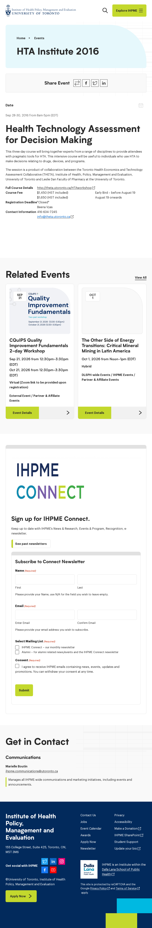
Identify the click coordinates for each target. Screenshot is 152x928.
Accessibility (123, 821)
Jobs (83, 821)
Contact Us (88, 815)
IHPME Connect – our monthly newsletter (48, 647)
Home (21, 38)
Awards (85, 835)
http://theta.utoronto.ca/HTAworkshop (64, 187)
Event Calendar (90, 828)
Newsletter (88, 848)
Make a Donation (126, 828)
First (18, 587)
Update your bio (125, 848)
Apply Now (88, 841)
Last (80, 587)
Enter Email (22, 622)
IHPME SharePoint (127, 835)
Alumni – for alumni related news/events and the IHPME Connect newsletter (70, 652)
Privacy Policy (98, 888)
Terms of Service (126, 888)
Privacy (119, 815)
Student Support (126, 841)
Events (39, 38)
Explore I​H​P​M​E (126, 10)
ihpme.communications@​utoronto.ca (32, 771)
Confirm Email (86, 622)
